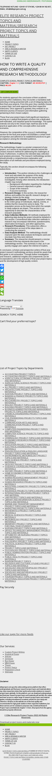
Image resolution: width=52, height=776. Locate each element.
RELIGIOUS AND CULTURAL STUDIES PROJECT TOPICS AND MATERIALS (27, 565)
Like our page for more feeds (16, 634)
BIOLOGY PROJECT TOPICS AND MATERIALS (26, 405)
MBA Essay (10, 663)
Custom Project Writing (15, 652)
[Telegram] (26, 282)
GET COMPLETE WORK (9, 92)
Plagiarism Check (12, 670)
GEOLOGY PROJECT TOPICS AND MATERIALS (26, 464)
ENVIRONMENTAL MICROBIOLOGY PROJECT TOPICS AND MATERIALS (26, 457)
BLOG (7, 58)
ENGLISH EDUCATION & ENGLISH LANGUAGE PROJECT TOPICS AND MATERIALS (26, 452)
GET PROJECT (10, 46)
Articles (8, 656)
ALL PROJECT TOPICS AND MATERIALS (23, 387)
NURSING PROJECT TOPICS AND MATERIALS (26, 528)
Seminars (9, 659)
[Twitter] (26, 270)
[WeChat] (26, 293)
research (31, 132)
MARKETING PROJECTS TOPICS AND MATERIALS (28, 508)
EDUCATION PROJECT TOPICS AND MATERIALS (27, 445)
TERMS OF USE (11, 53)
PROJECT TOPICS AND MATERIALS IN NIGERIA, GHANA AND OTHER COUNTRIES (26, 758)
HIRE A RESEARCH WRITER (15, 49)
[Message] (26, 290)
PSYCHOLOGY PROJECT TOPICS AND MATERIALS (28, 550)
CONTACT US (10, 56)
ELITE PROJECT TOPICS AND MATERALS (16, 751)
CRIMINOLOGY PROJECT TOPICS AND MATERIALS (28, 438)
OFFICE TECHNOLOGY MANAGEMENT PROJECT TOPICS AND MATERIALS (27, 531)
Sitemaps (9, 672)
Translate (20, 309)
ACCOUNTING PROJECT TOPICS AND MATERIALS (28, 376)
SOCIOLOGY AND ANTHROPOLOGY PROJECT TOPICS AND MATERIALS (26, 569)
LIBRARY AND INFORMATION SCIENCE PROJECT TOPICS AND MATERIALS (28, 501)
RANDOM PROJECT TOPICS (18, 561)
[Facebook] (26, 266)
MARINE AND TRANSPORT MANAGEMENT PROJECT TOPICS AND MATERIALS (24, 505)
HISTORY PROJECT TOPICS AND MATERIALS (26, 471)
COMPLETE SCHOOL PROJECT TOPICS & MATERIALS (21, 81)
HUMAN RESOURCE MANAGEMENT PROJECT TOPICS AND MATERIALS (26, 479)
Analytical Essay (12, 654)
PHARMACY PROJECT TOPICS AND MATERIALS (27, 539)
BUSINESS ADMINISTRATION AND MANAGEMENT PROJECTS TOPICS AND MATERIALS (28, 410)
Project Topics (11, 668)
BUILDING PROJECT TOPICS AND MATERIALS (26, 407)
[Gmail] (26, 286)
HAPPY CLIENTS (11, 51)
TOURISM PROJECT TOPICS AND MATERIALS (26, 577)
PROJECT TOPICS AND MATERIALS (21, 548)
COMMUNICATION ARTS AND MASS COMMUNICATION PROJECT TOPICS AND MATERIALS (24, 425)
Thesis (8, 665)
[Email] (26, 274)
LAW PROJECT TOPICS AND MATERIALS (23, 497)
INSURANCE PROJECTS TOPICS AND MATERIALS (28, 491)
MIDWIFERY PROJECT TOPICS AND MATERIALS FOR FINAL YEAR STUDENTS (27, 525)
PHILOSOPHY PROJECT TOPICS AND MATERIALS (28, 541)
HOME (7, 42)
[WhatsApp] (26, 278)
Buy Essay (9, 661)
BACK (2, 724)
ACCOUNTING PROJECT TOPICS (20, 374)
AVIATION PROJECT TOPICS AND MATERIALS (26, 394)
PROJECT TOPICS (12, 44)
